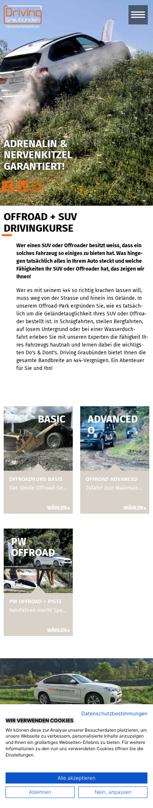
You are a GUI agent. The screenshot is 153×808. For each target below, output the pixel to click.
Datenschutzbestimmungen (114, 713)
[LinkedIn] (23, 186)
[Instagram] (38, 186)
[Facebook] (7, 186)
